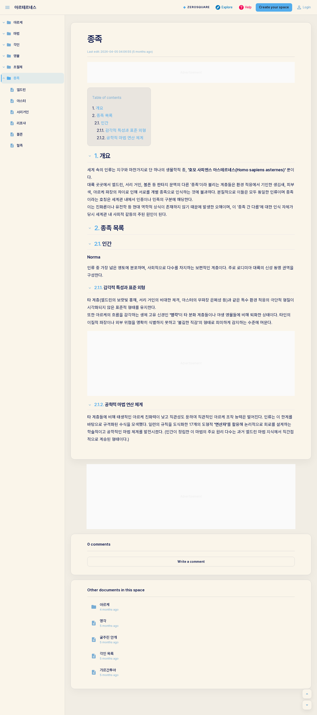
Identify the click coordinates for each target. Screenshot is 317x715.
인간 (104, 122)
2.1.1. (98, 287)
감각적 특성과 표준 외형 (125, 130)
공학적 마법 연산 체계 (125, 137)
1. (96, 156)
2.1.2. (99, 404)
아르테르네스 (25, 7)
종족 (94, 39)
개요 (99, 108)
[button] (191, 607)
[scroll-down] (307, 705)
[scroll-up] (307, 694)
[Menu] (7, 7)
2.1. (97, 243)
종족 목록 (105, 115)
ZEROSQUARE (198, 7)
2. (97, 228)
